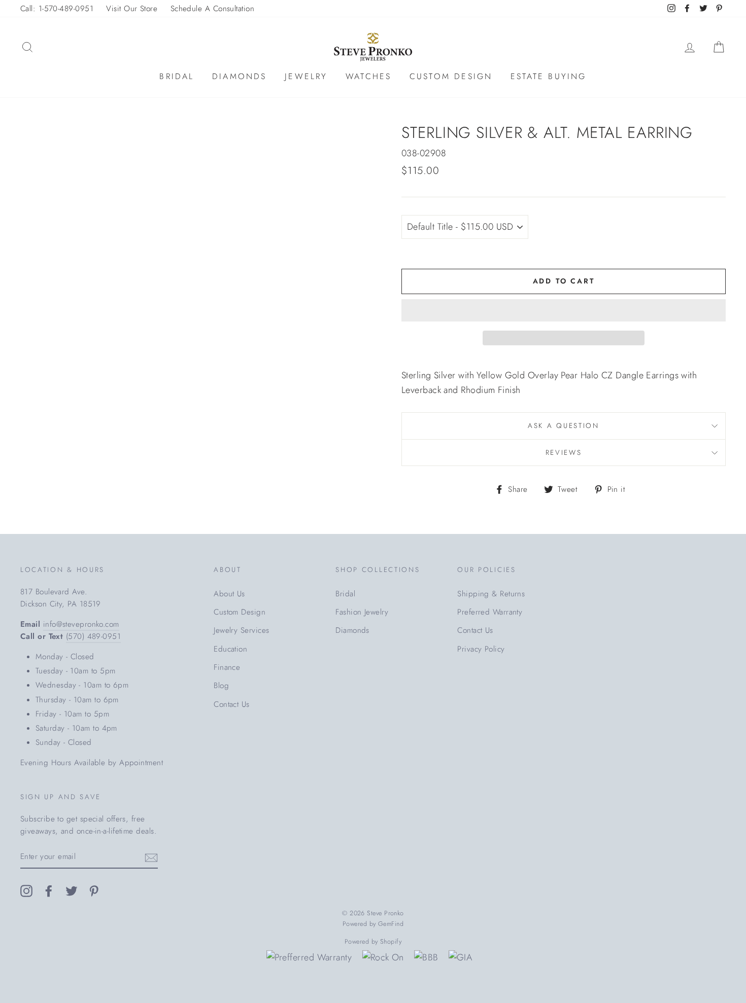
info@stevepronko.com (81, 624)
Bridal (176, 76)
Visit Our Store (131, 8)
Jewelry (306, 76)
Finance (227, 667)
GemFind (390, 923)
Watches (368, 76)
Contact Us (232, 704)
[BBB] (426, 957)
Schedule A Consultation (212, 8)
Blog (221, 685)
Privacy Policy (480, 649)
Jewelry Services (241, 630)
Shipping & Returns (491, 593)
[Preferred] (309, 957)
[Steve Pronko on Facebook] (49, 890)
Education (230, 649)
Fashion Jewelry (361, 612)
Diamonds (239, 76)
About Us (229, 593)
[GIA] (460, 957)
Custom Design (451, 76)
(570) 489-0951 (93, 636)
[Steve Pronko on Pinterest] (94, 890)
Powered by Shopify (373, 941)
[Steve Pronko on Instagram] (26, 890)
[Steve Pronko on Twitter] (71, 890)
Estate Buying (549, 76)
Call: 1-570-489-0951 (56, 8)
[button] (563, 310)
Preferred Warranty (489, 612)
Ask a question (563, 426)
